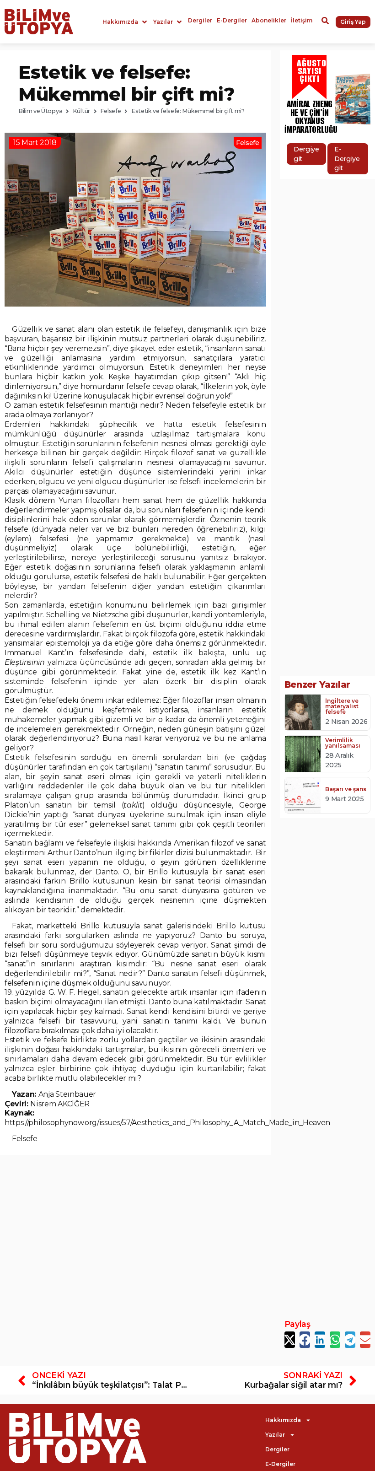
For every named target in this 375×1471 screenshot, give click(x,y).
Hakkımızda (283, 1420)
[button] (125, 22)
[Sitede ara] (325, 22)
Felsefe (110, 111)
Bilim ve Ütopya (40, 111)
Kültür (81, 111)
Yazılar (275, 1434)
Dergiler (277, 1449)
